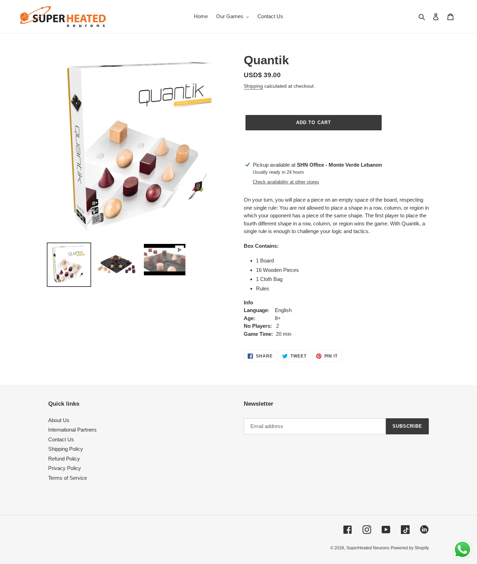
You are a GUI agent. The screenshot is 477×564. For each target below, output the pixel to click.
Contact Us (61, 439)
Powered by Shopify (410, 547)
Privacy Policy (64, 468)
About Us (58, 420)
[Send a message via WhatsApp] (463, 549)
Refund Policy (64, 459)
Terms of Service (67, 478)
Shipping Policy (65, 449)
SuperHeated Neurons (367, 547)
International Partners (72, 430)
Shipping (253, 86)
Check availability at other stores (286, 182)
